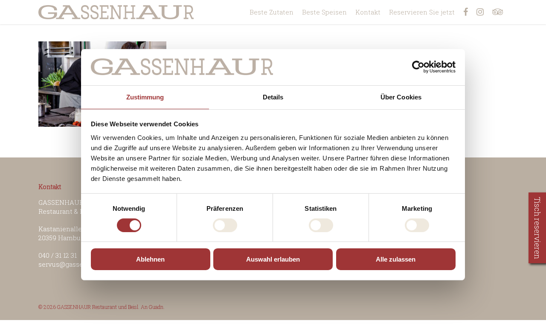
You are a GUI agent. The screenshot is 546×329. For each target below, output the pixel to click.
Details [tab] (273, 96)
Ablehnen (150, 259)
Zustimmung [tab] (145, 96)
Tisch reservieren (537, 228)
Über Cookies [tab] (400, 96)
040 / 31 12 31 (57, 255)
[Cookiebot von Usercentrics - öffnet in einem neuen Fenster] (418, 67)
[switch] (225, 225)
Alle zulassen (395, 259)
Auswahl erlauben (273, 259)
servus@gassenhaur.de (74, 264)
